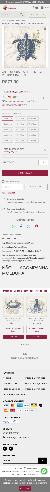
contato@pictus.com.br (17, 437)
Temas (11, 21)
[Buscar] (21, 14)
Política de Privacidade (14, 394)
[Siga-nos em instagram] (5, 449)
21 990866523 (12, 433)
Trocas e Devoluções (35, 378)
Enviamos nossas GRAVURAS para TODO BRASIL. (25, 2)
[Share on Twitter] (28, 226)
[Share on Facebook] (21, 226)
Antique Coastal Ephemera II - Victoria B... (37, 319)
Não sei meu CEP (8, 193)
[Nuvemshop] (25, 469)
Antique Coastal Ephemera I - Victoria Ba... (13, 319)
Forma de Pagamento (36, 383)
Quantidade (8, 162)
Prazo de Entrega (11, 389)
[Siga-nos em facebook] (11, 449)
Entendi (25, 489)
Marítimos (20, 21)
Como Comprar (10, 383)
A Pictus (7, 378)
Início (4, 21)
